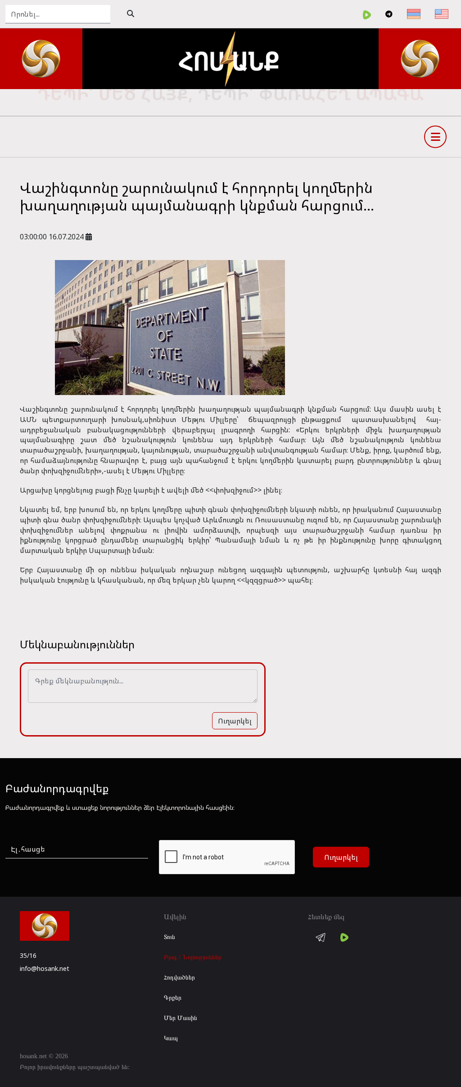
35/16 (28, 955)
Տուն (169, 937)
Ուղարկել (235, 721)
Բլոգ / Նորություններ (192, 957)
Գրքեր (172, 997)
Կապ (171, 1038)
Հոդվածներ (179, 977)
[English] (442, 14)
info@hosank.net (44, 968)
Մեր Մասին (180, 1018)
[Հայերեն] (414, 14)
